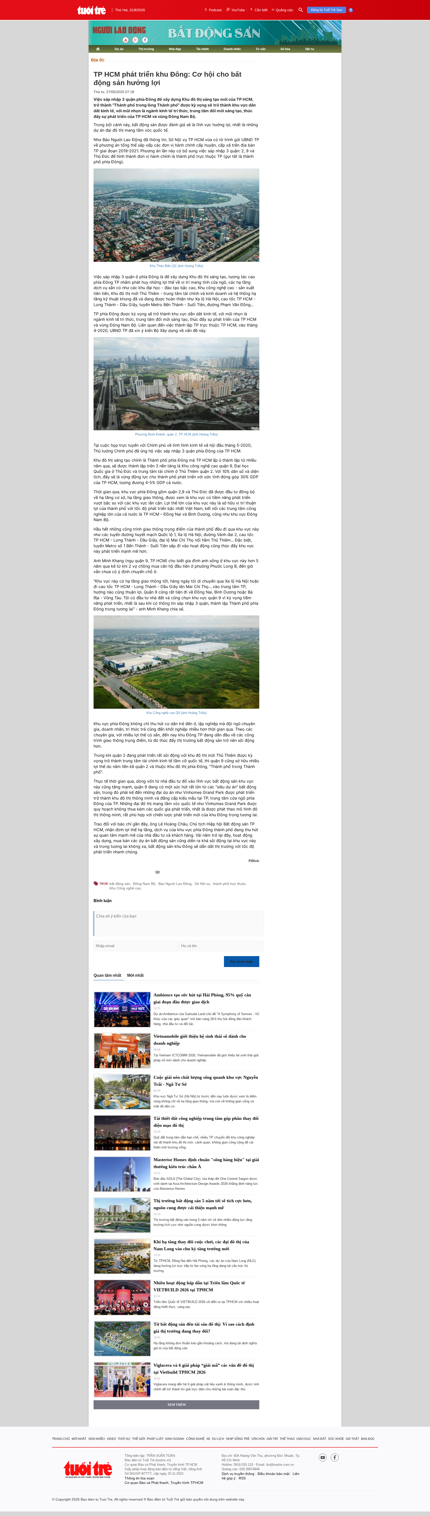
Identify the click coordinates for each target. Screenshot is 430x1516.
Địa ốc (98, 59)
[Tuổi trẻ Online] (88, 1469)
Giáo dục (303, 1439)
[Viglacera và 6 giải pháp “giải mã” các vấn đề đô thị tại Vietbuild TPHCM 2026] (122, 1380)
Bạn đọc (368, 1439)
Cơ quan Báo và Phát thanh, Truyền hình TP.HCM (164, 1483)
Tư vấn (261, 49)
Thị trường (146, 49)
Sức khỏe (336, 1439)
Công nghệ (195, 1439)
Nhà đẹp (175, 49)
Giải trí (272, 1439)
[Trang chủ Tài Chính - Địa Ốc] (114, 30)
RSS (242, 1478)
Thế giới (138, 1439)
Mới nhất (135, 975)
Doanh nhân (232, 49)
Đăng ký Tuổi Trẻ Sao (326, 10)
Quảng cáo (284, 10)
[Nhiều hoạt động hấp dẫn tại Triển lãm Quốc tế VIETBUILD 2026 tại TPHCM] (122, 1297)
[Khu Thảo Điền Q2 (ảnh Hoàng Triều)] (176, 215)
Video (111, 1439)
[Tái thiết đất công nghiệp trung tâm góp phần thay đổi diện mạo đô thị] (122, 1133)
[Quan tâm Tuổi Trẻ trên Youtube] (323, 1458)
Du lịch (218, 1439)
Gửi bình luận (241, 962)
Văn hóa (258, 1439)
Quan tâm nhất (107, 975)
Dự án (119, 49)
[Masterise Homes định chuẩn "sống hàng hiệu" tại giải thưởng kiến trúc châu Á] (122, 1174)
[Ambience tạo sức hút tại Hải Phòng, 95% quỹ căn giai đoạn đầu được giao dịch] (122, 1009)
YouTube (238, 10)
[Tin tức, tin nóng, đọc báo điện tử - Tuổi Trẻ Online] (91, 9)
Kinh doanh (174, 1439)
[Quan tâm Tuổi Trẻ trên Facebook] (335, 1458)
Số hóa (285, 49)
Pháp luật (155, 1439)
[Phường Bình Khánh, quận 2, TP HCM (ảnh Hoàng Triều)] (176, 384)
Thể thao (287, 1439)
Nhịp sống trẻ (238, 1439)
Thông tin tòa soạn (139, 1478)
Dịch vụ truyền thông (238, 1474)
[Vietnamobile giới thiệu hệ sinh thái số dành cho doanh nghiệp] (122, 1051)
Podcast (215, 10)
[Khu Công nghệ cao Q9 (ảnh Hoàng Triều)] (176, 662)
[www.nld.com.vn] (98, 49)
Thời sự (124, 1439)
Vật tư (309, 49)
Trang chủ (61, 1439)
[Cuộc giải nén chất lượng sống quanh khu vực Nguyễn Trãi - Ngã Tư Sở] (122, 1092)
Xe (208, 1439)
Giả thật (352, 1439)
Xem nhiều (96, 1439)
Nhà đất (319, 1439)
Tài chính (202, 49)
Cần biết (261, 10)
